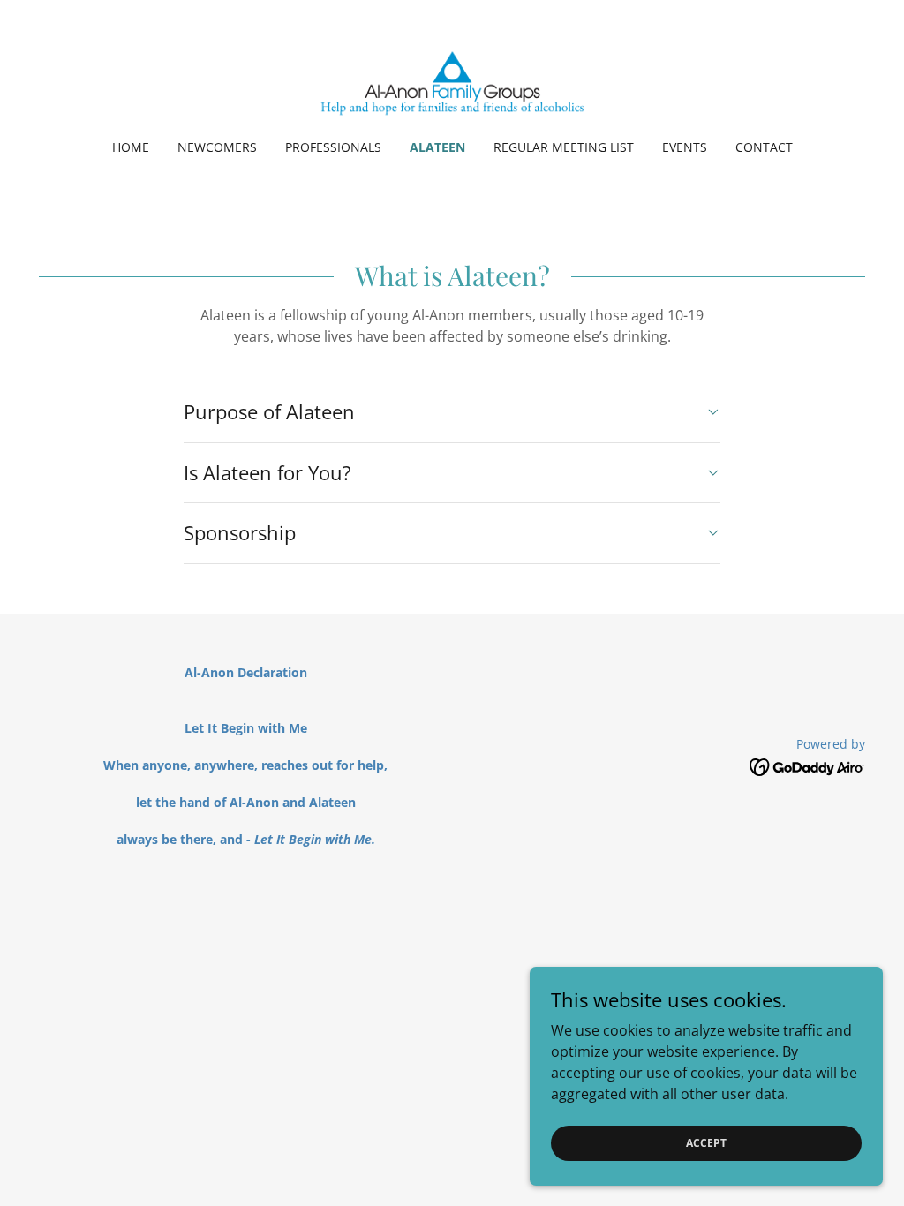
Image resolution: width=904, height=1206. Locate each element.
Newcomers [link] (217, 147)
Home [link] (130, 147)
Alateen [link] (437, 147)
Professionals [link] (333, 147)
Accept (706, 1142)
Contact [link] (764, 147)
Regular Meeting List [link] (563, 147)
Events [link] (684, 147)
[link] (452, 81)
